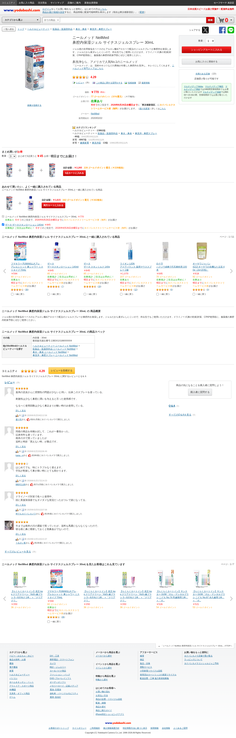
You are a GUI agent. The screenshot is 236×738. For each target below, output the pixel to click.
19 (99, 286)
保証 (142, 659)
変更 (142, 12)
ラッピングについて (193, 659)
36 (27, 289)
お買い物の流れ (103, 691)
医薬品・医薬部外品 (108, 133)
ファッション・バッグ (60, 675)
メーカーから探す (104, 656)
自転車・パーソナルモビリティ (64, 693)
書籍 (11, 663)
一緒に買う (19, 294)
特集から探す (102, 679)
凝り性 (19, 419)
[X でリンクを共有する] (205, 33)
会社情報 (166, 728)
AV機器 (12, 689)
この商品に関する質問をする (109, 83)
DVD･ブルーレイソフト (60, 678)
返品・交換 (145, 663)
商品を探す (101, 707)
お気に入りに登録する (206, 61)
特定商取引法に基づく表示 (135, 728)
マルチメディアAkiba (193, 86)
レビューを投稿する (61, 370)
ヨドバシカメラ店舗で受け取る (198, 656)
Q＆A (172, 405)
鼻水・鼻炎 (126, 133)
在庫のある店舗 (203, 74)
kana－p (19, 455)
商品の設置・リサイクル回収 (109, 699)
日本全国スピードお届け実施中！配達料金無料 (211, 9)
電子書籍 (13, 667)
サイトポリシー (79, 728)
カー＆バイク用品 (58, 671)
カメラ (53, 663)
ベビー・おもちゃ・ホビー (21, 656)
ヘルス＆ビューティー (83, 130)
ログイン (46, 9)
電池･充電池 (55, 689)
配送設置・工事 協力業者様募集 (154, 678)
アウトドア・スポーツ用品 (21, 686)
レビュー (80, 82)
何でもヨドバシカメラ (26, 514)
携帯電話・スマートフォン (62, 659)
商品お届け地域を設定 (53, 12)
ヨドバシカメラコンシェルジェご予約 (201, 663)
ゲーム (12, 697)
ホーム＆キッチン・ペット (21, 682)
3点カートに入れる (74, 173)
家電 (74, 139)
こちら (103, 9)
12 (136, 289)
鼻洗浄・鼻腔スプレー (146, 133)
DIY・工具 (54, 656)
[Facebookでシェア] (222, 33)
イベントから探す (104, 668)
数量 (200, 40)
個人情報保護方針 (111, 728)
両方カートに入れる (53, 205)
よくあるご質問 (180, 728)
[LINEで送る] (231, 33)
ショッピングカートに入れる (206, 49)
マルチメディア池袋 (212, 92)
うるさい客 (21, 543)
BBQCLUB (20, 484)
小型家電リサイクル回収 (151, 671)
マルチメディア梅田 (214, 86)
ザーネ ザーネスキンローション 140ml (24, 225)
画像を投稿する (34, 105)
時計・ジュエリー (58, 667)
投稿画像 (132, 83)
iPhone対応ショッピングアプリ (110, 714)
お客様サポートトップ (59, 728)
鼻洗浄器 (96, 143)
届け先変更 (144, 108)
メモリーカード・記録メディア (64, 686)
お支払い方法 (102, 695)
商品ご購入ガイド (104, 710)
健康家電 (84, 143)
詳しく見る (21, 410)
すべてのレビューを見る (18, 551)
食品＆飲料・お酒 (17, 659)
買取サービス (146, 667)
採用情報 (154, 728)
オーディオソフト (58, 682)
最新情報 (146, 83)
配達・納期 (101, 703)
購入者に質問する (200, 392)
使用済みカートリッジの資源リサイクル (158, 675)
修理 (142, 656)
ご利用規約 (95, 728)
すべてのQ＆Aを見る (180, 414)
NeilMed (95, 113)
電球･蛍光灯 (55, 697)
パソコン (13, 678)
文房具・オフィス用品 (19, 693)
